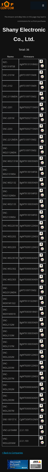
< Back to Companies (12, 452)
